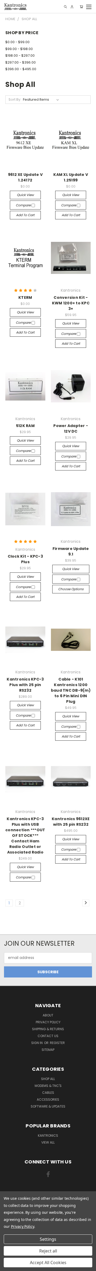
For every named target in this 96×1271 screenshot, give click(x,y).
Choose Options (70, 589)
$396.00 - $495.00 (20, 69)
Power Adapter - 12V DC (70, 428)
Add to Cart (25, 215)
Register (57, 1043)
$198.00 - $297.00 (20, 55)
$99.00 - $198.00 (19, 48)
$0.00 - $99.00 (17, 42)
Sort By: (15, 99)
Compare (23, 205)
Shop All (48, 1079)
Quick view (25, 195)
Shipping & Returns (48, 1029)
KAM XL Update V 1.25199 (70, 177)
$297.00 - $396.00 (20, 62)
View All (48, 1142)
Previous (8, 1266)
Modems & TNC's (48, 1085)
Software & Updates (48, 1106)
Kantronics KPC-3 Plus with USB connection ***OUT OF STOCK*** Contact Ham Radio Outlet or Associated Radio (25, 835)
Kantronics (48, 1135)
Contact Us (48, 1036)
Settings (48, 1239)
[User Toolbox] (72, 6)
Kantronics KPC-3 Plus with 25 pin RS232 (25, 685)
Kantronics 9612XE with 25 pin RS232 (71, 821)
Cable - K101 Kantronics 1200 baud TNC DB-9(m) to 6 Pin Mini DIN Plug (71, 690)
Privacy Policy (48, 1022)
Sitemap (48, 1049)
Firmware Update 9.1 (71, 551)
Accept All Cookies (48, 1262)
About (48, 1015)
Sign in (37, 1043)
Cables (48, 1092)
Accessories (48, 1099)
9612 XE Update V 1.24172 (25, 177)
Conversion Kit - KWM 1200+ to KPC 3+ (71, 303)
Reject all (48, 1251)
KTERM (25, 297)
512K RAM (25, 425)
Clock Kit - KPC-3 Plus (25, 559)
